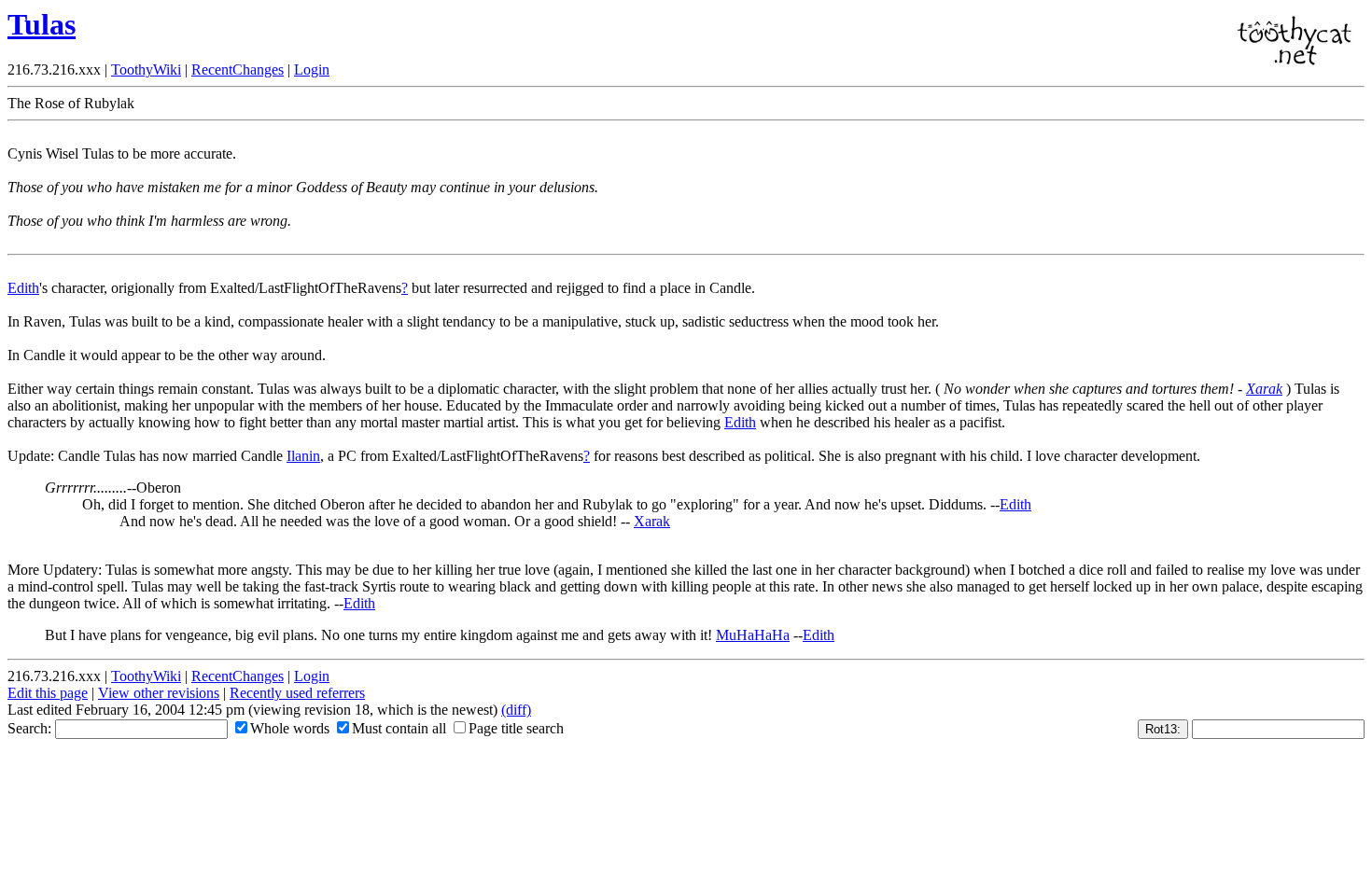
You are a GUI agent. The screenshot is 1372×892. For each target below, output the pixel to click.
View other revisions (158, 693)
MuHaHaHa (753, 635)
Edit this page (47, 693)
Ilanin (303, 456)
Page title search (516, 728)
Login (311, 69)
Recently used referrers (297, 693)
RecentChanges (237, 69)
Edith (23, 288)
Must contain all (399, 728)
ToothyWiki (146, 69)
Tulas (41, 24)
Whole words (289, 728)
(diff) (516, 710)
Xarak (1264, 389)
